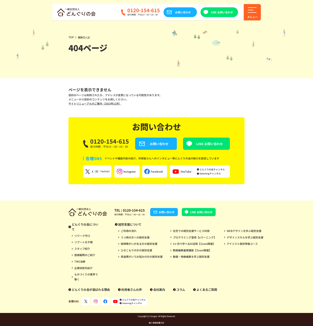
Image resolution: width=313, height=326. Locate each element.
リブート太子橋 (83, 242)
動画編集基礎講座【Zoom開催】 (192, 250)
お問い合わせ (183, 12)
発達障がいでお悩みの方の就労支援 (142, 257)
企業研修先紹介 (83, 268)
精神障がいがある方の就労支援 (139, 244)
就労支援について (130, 224)
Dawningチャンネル (210, 173)
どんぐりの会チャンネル (212, 169)
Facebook (157, 171)
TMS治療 (79, 261)
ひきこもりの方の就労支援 (136, 250)
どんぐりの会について (85, 226)
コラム (180, 289)
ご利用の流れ (128, 231)
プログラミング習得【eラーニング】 (194, 237)
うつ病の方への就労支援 (135, 237)
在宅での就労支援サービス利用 (191, 231)
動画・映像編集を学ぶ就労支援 (191, 257)
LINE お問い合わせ (222, 12)
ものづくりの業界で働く (86, 276)
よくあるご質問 (206, 289)
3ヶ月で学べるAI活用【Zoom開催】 (194, 244)
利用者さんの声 (131, 289)
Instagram (129, 171)
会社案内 (159, 289)
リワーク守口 (82, 236)
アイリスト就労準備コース (242, 244)
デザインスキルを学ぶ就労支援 (245, 237)
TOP (71, 37)
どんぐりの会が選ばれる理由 (91, 289)
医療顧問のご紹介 (84, 255)
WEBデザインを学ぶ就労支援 (244, 231)
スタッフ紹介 (82, 249)
